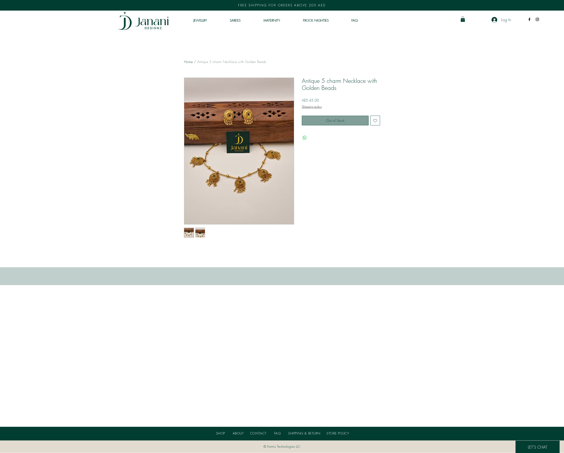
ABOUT (238, 433)
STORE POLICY (338, 433)
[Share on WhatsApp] (304, 137)
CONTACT (258, 433)
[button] (462, 19)
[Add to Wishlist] (375, 120)
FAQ (277, 433)
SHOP (220, 433)
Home (188, 61)
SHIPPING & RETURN (304, 433)
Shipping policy (312, 106)
